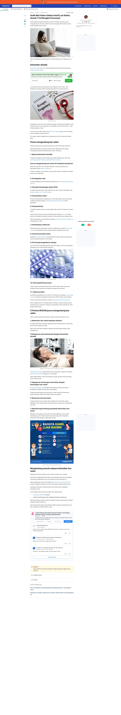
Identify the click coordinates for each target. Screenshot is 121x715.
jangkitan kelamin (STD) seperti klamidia (40, 192)
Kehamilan (32, 12)
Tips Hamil (37, 12)
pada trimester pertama (36, 373)
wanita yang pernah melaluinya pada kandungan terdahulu (45, 159)
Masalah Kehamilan (44, 12)
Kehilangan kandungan (36, 371)
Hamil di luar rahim (35, 68)
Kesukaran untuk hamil (39, 494)
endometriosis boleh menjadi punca (64, 219)
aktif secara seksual (54, 131)
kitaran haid (64, 214)
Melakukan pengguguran (36, 387)
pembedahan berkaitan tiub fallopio (54, 200)
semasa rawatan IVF (46, 168)
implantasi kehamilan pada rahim (61, 300)
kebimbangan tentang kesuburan (61, 482)
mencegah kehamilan (40, 237)
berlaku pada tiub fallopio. (37, 70)
